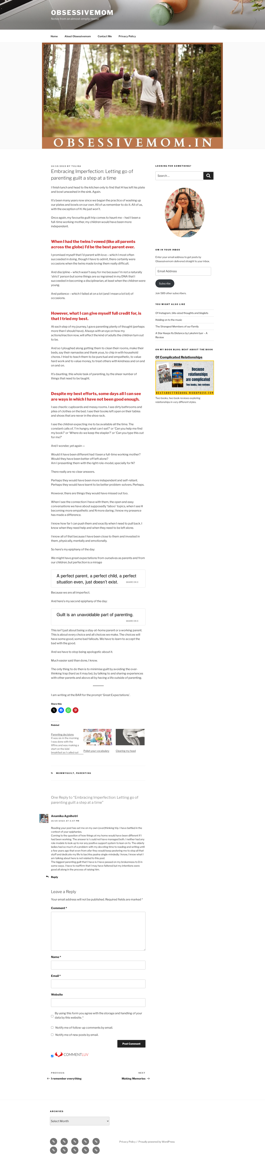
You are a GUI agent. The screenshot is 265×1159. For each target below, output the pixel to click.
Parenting (83, 773)
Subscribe (165, 283)
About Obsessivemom (78, 36)
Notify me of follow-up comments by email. (84, 1027)
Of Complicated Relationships (178, 357)
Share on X (132, 582)
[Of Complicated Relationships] (184, 393)
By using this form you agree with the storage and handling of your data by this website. (98, 1015)
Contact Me (105, 36)
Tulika (76, 166)
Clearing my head (126, 750)
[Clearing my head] (130, 737)
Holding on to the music (168, 319)
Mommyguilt (65, 773)
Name (56, 957)
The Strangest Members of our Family (177, 326)
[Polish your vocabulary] (97, 737)
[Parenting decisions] (67, 741)
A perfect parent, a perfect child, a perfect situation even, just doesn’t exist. (96, 578)
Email (56, 976)
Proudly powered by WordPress (156, 1141)
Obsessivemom (82, 13)
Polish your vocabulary (96, 750)
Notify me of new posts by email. (76, 1035)
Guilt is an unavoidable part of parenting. (95, 614)
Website (57, 994)
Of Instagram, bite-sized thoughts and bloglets (181, 312)
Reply (54, 877)
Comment (59, 908)
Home (54, 36)
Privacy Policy (127, 36)
